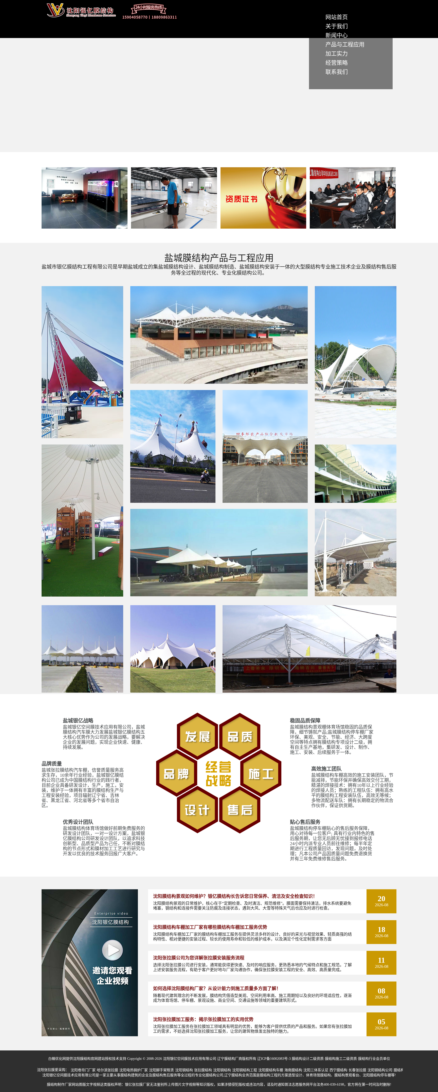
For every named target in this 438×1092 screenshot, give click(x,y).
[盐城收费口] (82, 691)
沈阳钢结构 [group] (184, 1070)
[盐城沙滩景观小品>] (82, 437)
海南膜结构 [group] (293, 1070)
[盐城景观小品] (355, 437)
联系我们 (336, 72)
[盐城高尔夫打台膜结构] (355, 502)
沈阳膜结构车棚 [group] (270, 1070)
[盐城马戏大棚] (172, 502)
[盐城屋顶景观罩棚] (172, 691)
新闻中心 (336, 35)
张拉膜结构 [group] (203, 1070)
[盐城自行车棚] (219, 595)
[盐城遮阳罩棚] (82, 595)
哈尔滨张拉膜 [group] (107, 1070)
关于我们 (336, 26)
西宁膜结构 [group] (338, 1070)
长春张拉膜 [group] (357, 1070)
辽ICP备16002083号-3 (274, 1059)
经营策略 (336, 63)
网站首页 (336, 17)
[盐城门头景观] (265, 502)
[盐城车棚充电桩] (355, 595)
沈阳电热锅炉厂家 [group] (133, 1070)
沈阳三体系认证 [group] (315, 1070)
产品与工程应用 (344, 44)
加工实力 (336, 53)
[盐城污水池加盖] (309, 691)
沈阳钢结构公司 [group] (380, 1070)
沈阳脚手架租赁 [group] (161, 1070)
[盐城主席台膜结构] (219, 382)
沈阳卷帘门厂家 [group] (83, 1070)
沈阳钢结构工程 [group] (244, 1070)
